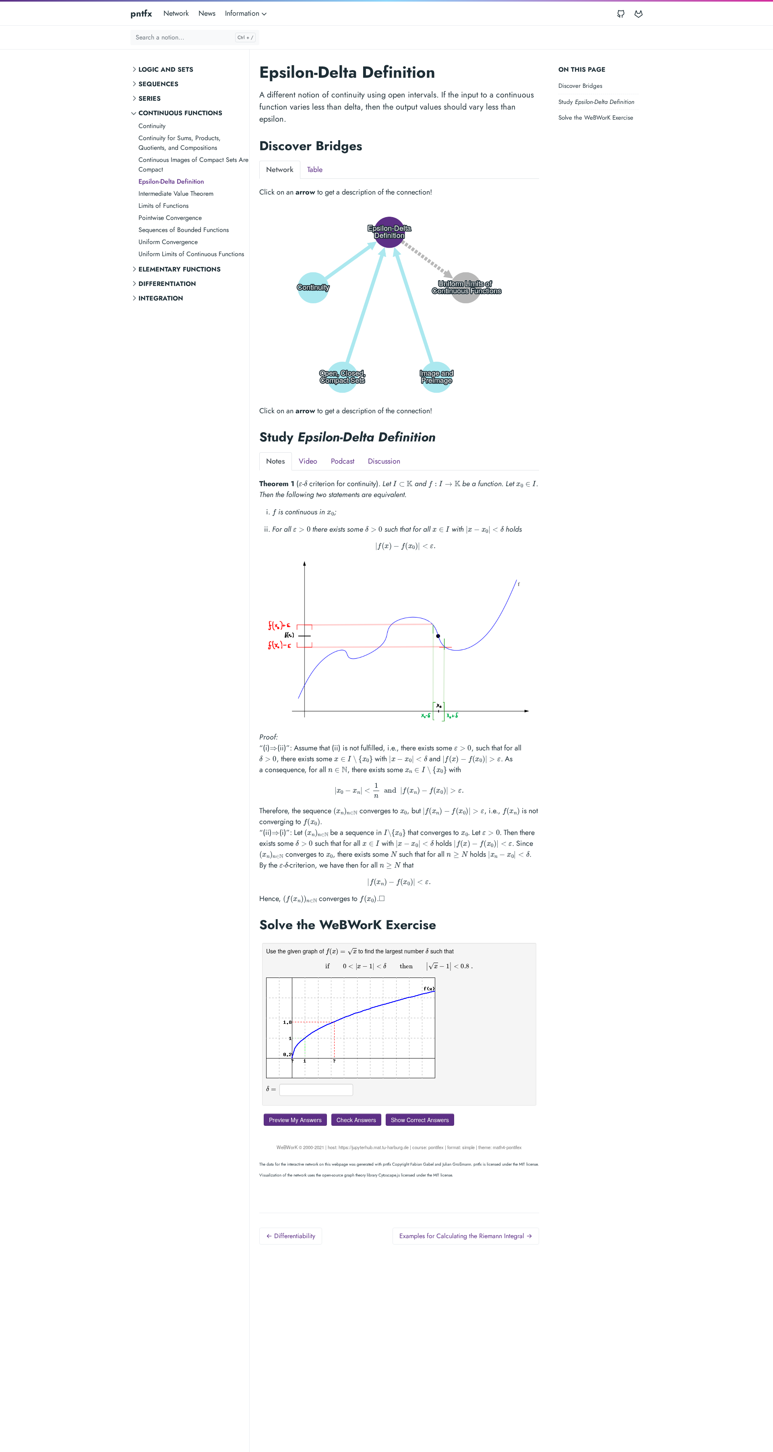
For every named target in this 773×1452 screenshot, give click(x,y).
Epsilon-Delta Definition (171, 181)
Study (596, 101)
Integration (160, 298)
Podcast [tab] (342, 461)
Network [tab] (279, 169)
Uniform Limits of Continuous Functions (191, 254)
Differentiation (167, 283)
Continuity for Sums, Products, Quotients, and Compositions (179, 142)
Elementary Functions (179, 269)
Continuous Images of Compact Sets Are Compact (193, 164)
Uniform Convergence (168, 241)
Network (176, 13)
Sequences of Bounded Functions (183, 229)
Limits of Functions (163, 205)
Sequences (158, 84)
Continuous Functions (180, 113)
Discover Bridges (580, 85)
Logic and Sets (165, 69)
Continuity (151, 125)
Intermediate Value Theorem (175, 193)
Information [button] (243, 13)
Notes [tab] (275, 461)
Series (149, 98)
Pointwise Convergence (170, 217)
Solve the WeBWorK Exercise (595, 117)
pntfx (141, 13)
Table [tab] (314, 169)
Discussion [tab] (384, 461)
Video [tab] (308, 461)
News (206, 13)
